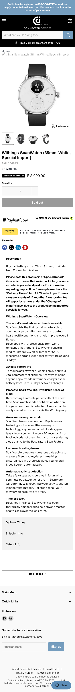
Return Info (13, 544)
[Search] (68, 35)
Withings (11, 168)
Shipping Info (14, 533)
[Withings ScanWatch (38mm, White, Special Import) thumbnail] (8, 138)
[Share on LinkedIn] (18, 247)
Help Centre (52, 669)
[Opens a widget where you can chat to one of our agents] (61, 685)
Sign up (56, 646)
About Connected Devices (27, 669)
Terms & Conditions (48, 672)
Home (6, 51)
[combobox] (32, 35)
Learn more (48, 232)
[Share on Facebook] (4, 247)
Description (13, 258)
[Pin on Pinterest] (25, 247)
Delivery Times (15, 522)
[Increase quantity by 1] (34, 190)
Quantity (7, 183)
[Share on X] (11, 247)
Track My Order (24, 672)
